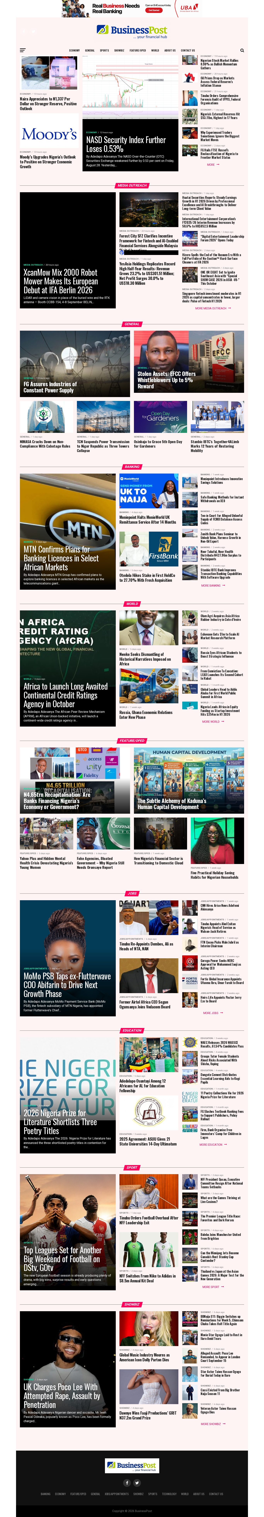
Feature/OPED (138, 50)
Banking (45, 1494)
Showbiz (119, 50)
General (90, 50)
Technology (169, 1494)
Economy (74, 50)
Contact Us (188, 50)
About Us (169, 50)
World (155, 50)
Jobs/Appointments (117, 1494)
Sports (104, 50)
